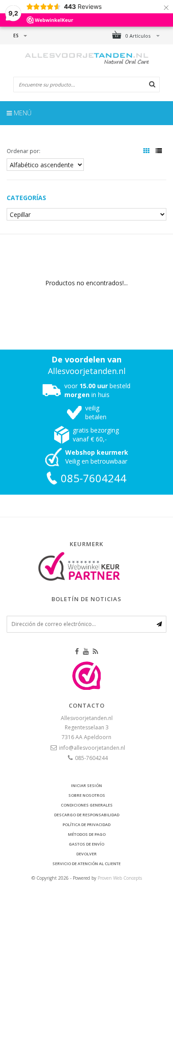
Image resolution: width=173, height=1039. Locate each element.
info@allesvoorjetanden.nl (92, 748)
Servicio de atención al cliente (86, 863)
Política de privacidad (86, 824)
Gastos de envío (86, 844)
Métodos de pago (87, 834)
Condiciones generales (87, 805)
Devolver (86, 854)
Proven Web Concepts (120, 878)
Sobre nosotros (86, 795)
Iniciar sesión (86, 785)
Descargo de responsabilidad (86, 815)
